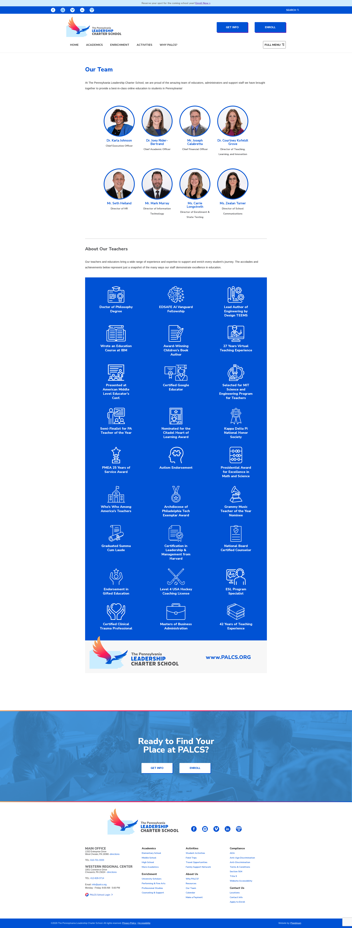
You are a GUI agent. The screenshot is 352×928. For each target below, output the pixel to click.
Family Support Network (198, 867)
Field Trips (191, 858)
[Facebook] (53, 10)
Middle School (149, 858)
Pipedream (295, 923)
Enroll (270, 27)
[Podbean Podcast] (92, 10)
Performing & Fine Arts (153, 883)
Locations (235, 893)
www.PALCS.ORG (228, 657)
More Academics (150, 867)
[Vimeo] (72, 10)
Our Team (191, 888)
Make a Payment (194, 897)
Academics (94, 45)
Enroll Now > (203, 3)
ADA (232, 853)
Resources (191, 883)
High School (148, 862)
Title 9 (233, 876)
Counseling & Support (153, 893)
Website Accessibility (241, 881)
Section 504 (236, 871)
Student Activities (195, 853)
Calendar (190, 893)
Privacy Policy (129, 923)
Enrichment (119, 45)
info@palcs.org (99, 884)
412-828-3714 (97, 878)
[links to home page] (93, 27)
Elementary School (151, 853)
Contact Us (237, 888)
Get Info (232, 27)
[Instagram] (63, 10)
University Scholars (151, 879)
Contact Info (236, 897)
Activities (144, 45)
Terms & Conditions (240, 867)
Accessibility (144, 923)
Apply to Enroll (237, 902)
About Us (192, 874)
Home (74, 45)
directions (114, 854)
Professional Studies (152, 888)
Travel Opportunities (196, 862)
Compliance (237, 848)
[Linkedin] (82, 10)
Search (291, 10)
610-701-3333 (97, 860)
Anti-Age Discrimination (242, 858)
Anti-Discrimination (240, 862)
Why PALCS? (168, 45)
